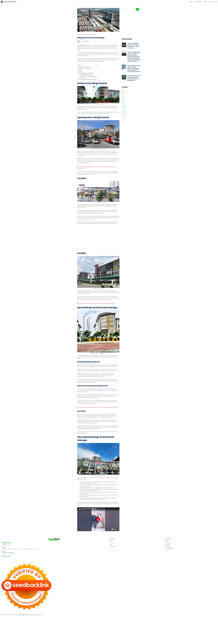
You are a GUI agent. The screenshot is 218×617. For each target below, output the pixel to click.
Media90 (167, 540)
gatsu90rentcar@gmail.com (9, 552)
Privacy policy (168, 546)
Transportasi (124, 113)
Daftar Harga (197, 1)
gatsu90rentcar (80, 45)
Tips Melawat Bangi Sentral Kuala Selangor (88, 79)
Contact (211, 1)
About (205, 1)
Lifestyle (123, 100)
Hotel (123, 96)
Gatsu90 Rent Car (10, 2)
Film (123, 92)
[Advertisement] (131, 25)
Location (80, 70)
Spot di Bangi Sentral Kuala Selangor (87, 73)
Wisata (81, 34)
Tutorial (123, 115)
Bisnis (123, 90)
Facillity (80, 71)
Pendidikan (124, 108)
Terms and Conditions (169, 548)
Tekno (123, 109)
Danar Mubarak (85, 41)
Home (191, 1)
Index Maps (167, 542)
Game (123, 94)
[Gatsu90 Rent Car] (2, 1)
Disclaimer (167, 544)
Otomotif (124, 106)
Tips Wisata (124, 111)
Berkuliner (83, 77)
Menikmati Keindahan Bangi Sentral (88, 76)
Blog (216, 1)
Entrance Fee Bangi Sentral (84, 67)
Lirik (123, 102)
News (123, 104)
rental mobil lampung (23, 614)
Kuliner (123, 98)
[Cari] (137, 9)
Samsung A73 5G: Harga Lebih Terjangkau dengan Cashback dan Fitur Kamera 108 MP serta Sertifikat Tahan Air (134, 68)
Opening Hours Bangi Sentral (85, 68)
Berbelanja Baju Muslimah (86, 74)
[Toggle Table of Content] (96, 65)
